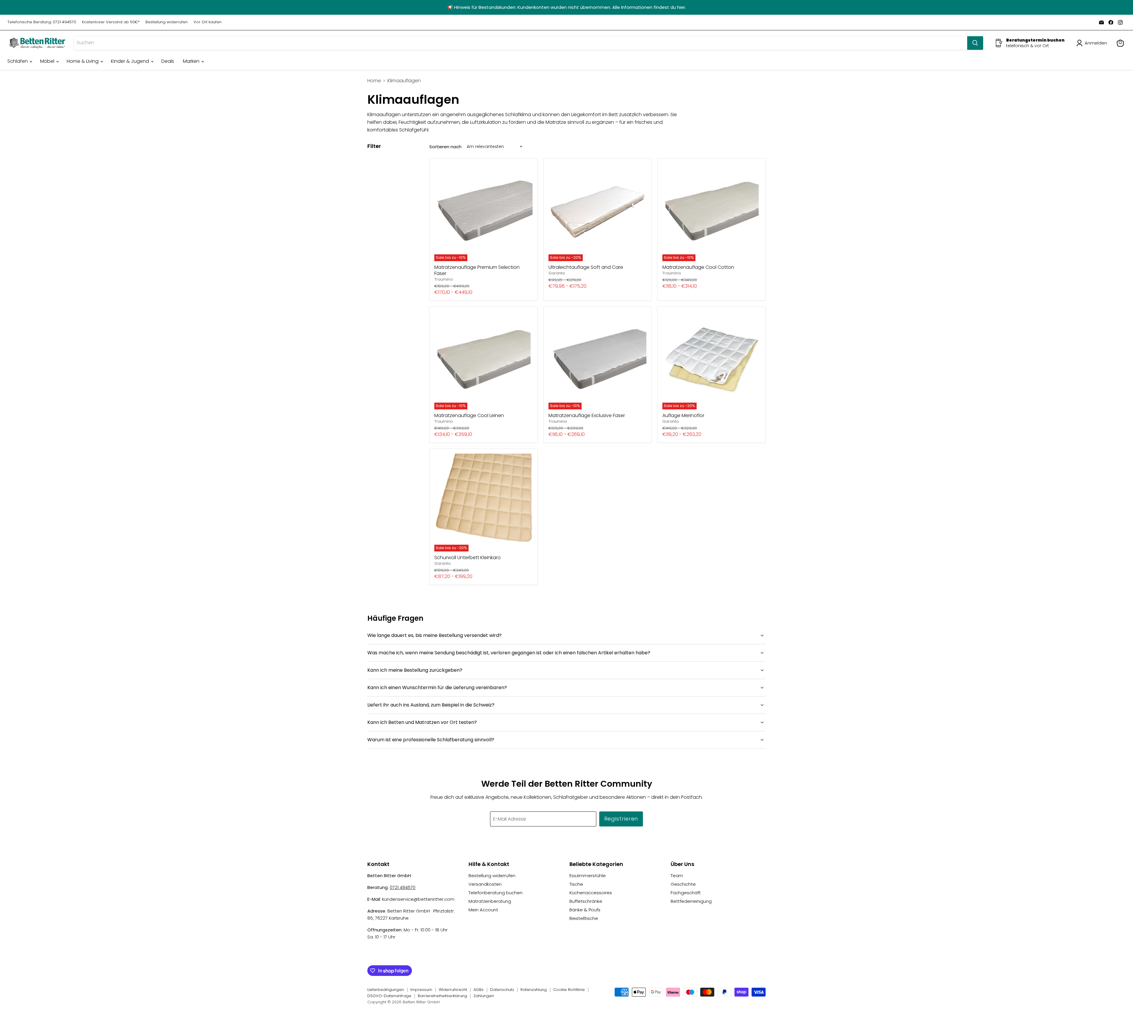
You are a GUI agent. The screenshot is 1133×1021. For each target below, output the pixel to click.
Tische (576, 884)
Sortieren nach (445, 146)
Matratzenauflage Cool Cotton (698, 267)
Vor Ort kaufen (208, 22)
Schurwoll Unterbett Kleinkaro (467, 557)
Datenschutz (502, 989)
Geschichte (683, 884)
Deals (167, 61)
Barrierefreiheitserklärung (442, 996)
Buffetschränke (585, 901)
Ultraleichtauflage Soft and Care (586, 267)
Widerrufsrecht (453, 989)
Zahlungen (484, 996)
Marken (192, 61)
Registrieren (621, 818)
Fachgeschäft (686, 893)
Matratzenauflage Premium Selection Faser (477, 270)
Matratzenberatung (490, 901)
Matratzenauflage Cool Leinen (469, 415)
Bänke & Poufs (584, 910)
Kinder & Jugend (130, 61)
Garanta (557, 273)
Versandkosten (485, 884)
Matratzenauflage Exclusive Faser (587, 415)
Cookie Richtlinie (569, 989)
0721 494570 (402, 887)
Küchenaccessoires (590, 893)
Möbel (47, 61)
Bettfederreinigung (691, 901)
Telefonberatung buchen (496, 893)
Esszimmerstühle (587, 875)
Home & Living (83, 61)
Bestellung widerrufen (166, 22)
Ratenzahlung (533, 989)
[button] (1092, 43)
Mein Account (483, 910)
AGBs (479, 989)
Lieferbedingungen (385, 989)
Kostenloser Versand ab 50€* (111, 22)
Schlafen (18, 61)
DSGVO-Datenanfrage (389, 996)
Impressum (421, 989)
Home (374, 80)
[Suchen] (975, 43)
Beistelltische (583, 918)
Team (677, 875)
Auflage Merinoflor (683, 415)
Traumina (443, 279)
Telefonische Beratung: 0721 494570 (41, 22)
